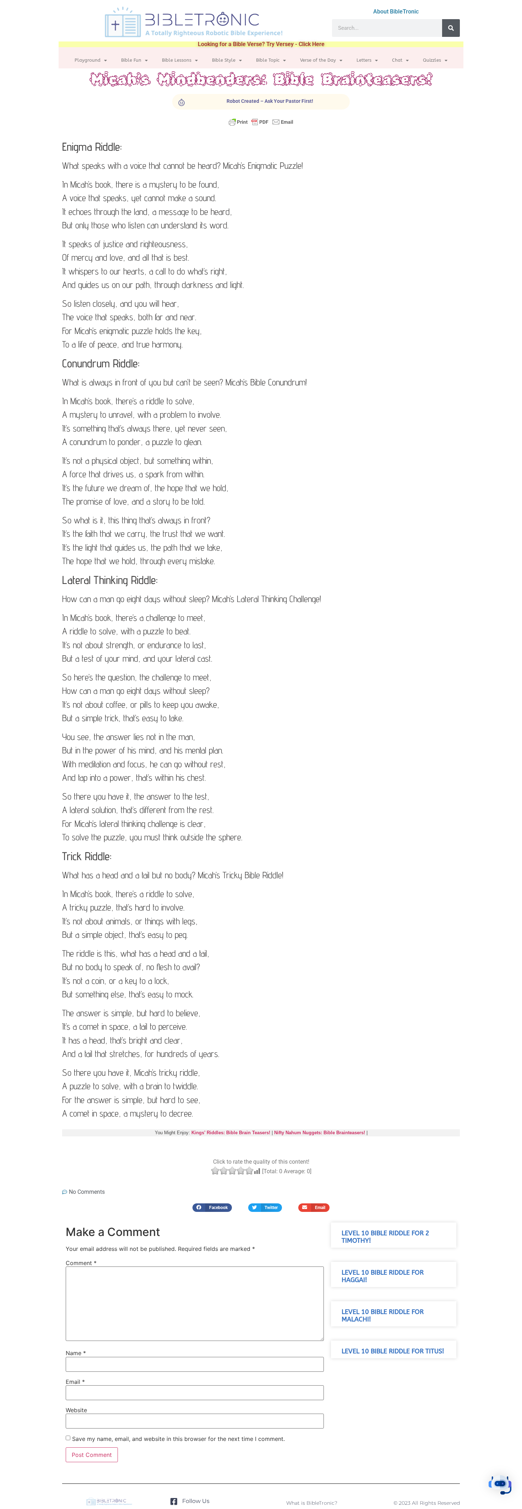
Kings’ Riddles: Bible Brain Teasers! (230, 1132)
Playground (87, 60)
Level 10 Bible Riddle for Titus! (393, 1351)
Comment (81, 1263)
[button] (212, 1207)
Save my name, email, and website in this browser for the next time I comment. (178, 1439)
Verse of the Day (318, 60)
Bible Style (223, 60)
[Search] (451, 28)
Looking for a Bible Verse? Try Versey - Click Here (261, 44)
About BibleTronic (396, 11)
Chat (397, 60)
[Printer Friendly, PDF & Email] (261, 125)
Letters (364, 60)
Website (76, 1410)
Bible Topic (267, 60)
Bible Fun (131, 60)
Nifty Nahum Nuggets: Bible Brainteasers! (319, 1132)
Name (76, 1353)
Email (75, 1382)
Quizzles (432, 60)
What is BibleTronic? (311, 1503)
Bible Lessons (176, 60)
